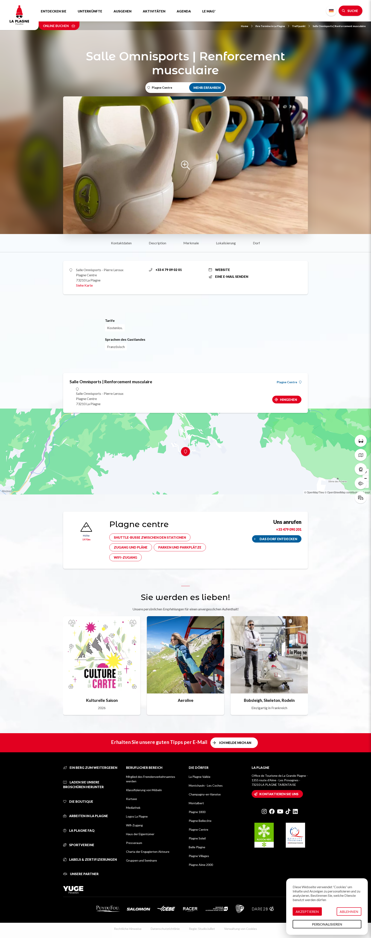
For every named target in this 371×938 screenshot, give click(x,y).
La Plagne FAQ (81, 830)
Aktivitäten (154, 11)
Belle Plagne (197, 847)
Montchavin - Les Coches (206, 785)
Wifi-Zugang (125, 557)
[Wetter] (361, 483)
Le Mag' (208, 11)
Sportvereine (81, 845)
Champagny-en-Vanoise (205, 794)
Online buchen (56, 26)
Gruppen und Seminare (141, 860)
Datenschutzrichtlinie (165, 928)
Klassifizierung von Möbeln (144, 790)
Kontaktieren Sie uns (278, 794)
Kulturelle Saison (102, 700)
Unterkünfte (90, 11)
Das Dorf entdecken (278, 539)
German (331, 10)
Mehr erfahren (206, 88)
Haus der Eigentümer (140, 834)
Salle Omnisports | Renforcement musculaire (339, 26)
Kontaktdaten (121, 243)
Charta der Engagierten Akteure (147, 851)
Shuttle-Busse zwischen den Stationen (150, 537)
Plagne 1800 (197, 812)
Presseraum (134, 843)
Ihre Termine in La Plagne (270, 26)
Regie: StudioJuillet (202, 928)
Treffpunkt (299, 26)
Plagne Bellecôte (200, 820)
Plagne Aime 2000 (201, 865)
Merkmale (191, 243)
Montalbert (196, 803)
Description (157, 243)
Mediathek (133, 807)
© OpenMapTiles (314, 492)
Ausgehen (122, 11)
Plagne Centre (287, 382)
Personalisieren (327, 924)
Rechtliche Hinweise (127, 928)
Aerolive (185, 700)
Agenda (184, 11)
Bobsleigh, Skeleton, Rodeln (269, 700)
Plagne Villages (199, 856)
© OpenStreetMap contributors (342, 492)
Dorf (256, 243)
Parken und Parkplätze (179, 547)
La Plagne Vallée (199, 776)
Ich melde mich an (235, 743)
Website (222, 270)
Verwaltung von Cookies (240, 928)
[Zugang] (361, 497)
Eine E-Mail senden (231, 276)
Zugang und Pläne (130, 547)
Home (244, 26)
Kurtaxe (131, 799)
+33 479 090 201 (288, 529)
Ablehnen (349, 911)
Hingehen (288, 399)
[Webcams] (361, 469)
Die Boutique (80, 801)
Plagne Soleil (197, 838)
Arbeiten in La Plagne (88, 816)
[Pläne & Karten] (361, 455)
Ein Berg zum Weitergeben (93, 767)
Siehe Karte (84, 285)
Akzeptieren (307, 911)
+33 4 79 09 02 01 (168, 270)
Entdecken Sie (53, 11)
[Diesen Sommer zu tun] (361, 441)
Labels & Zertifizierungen (92, 859)
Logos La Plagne (137, 816)
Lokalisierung (226, 243)
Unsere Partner (84, 874)
